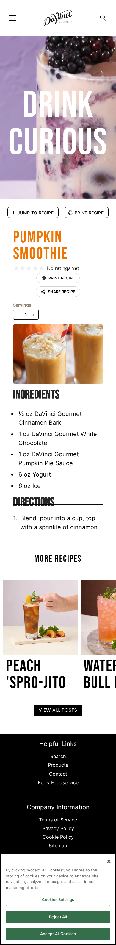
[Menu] (12, 18)
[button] (103, 18)
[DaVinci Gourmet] (58, 18)
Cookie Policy (58, 837)
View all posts (58, 710)
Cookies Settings (58, 899)
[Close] (108, 861)
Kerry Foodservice (58, 782)
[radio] (16, 268)
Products (58, 765)
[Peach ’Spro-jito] (40, 617)
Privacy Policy (58, 828)
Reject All (58, 916)
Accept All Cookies (58, 933)
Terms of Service (58, 820)
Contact (58, 774)
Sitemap (58, 846)
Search (58, 756)
